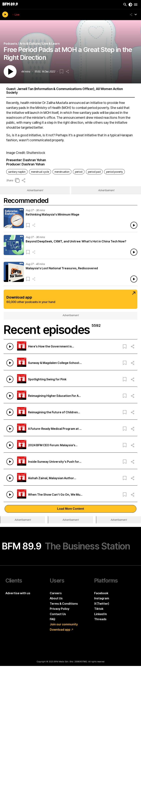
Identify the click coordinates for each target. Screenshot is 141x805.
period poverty (114, 171)
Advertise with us (18, 593)
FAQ (52, 619)
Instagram (101, 598)
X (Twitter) (101, 603)
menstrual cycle (40, 171)
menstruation (62, 171)
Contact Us (58, 614)
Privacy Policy (59, 609)
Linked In (100, 614)
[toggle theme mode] (130, 4)
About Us (56, 598)
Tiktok (98, 609)
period (78, 171)
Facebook (101, 593)
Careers (56, 593)
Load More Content (70, 508)
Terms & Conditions (64, 603)
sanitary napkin (17, 171)
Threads (100, 619)
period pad (94, 171)
